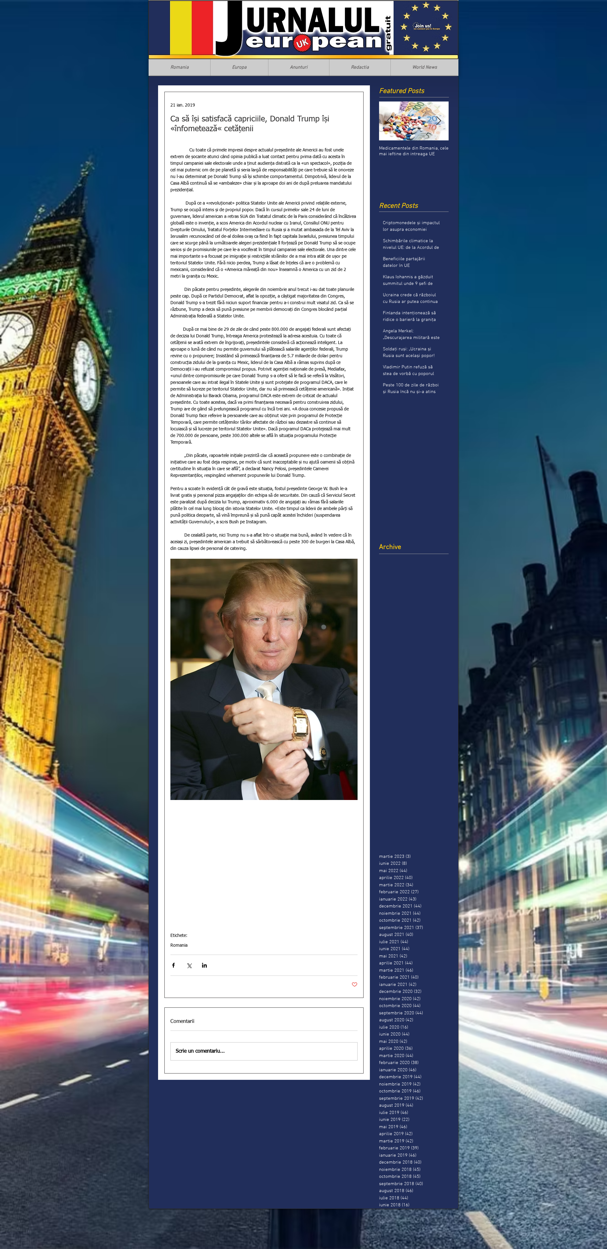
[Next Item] (438, 121)
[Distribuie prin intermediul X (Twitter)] (189, 965)
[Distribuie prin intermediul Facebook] (173, 965)
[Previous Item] (389, 121)
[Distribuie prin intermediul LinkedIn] (204, 965)
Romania (178, 945)
